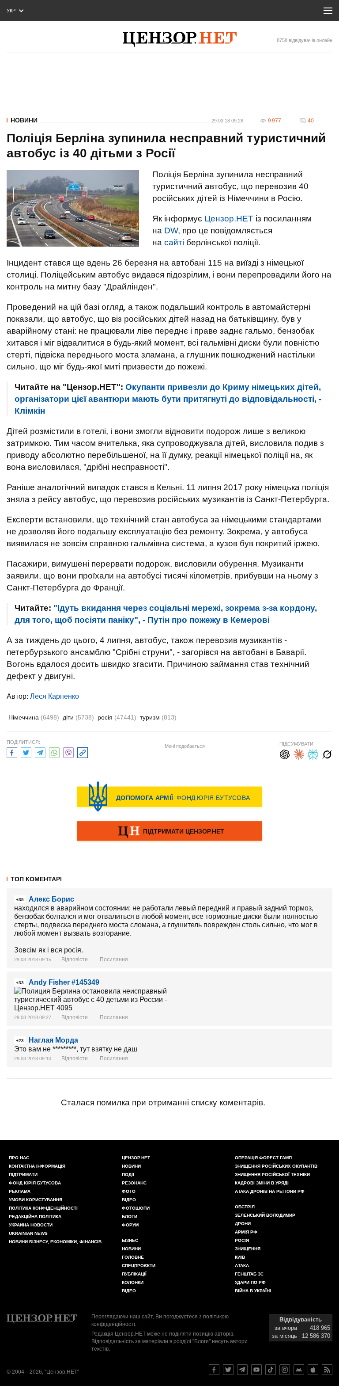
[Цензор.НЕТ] (179, 39)
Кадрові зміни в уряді (262, 1182)
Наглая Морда (53, 1040)
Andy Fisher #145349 (64, 982)
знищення (247, 1248)
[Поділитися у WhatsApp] (54, 751)
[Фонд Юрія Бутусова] (169, 796)
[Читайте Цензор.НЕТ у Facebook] (214, 1369)
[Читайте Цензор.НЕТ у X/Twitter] (228, 1369)
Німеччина (33, 717)
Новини (24, 120)
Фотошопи (136, 1208)
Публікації (134, 1274)
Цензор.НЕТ (228, 218)
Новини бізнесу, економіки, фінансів (55, 1241)
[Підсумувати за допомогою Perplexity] (313, 753)
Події (128, 1174)
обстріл (245, 1206)
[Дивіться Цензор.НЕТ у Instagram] (284, 1369)
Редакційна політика (35, 1216)
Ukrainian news (28, 1233)
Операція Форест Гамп (263, 1157)
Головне (133, 1257)
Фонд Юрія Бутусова (35, 1182)
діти (78, 717)
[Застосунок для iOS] (313, 1369)
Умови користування (35, 1199)
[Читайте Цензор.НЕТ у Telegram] (242, 1369)
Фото (129, 1191)
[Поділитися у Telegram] (40, 751)
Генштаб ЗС (249, 1274)
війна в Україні (253, 1290)
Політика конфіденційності (43, 1208)
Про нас (19, 1157)
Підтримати (23, 1174)
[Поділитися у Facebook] (12, 751)
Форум (130, 1224)
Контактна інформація (37, 1166)
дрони (243, 1223)
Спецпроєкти (138, 1265)
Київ (240, 1257)
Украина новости (31, 1224)
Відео (129, 1199)
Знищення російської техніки (272, 1174)
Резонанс (134, 1182)
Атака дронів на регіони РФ (270, 1191)
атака (242, 1265)
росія (117, 717)
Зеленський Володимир (265, 1215)
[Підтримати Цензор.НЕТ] (169, 831)
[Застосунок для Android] (299, 1369)
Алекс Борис (51, 899)
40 (311, 120)
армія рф (246, 1232)
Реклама (19, 1191)
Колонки (132, 1282)
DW (171, 230)
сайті (174, 242)
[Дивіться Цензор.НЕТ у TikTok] (270, 1369)
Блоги (129, 1216)
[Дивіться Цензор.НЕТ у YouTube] (256, 1369)
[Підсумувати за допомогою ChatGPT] (284, 753)
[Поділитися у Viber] (68, 751)
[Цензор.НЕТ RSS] (327, 1369)
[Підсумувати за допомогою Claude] (299, 753)
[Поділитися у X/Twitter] (26, 751)
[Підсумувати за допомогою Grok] (327, 753)
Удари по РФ (250, 1282)
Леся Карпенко (54, 696)
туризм (158, 717)
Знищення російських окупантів (276, 1166)
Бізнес (130, 1240)
